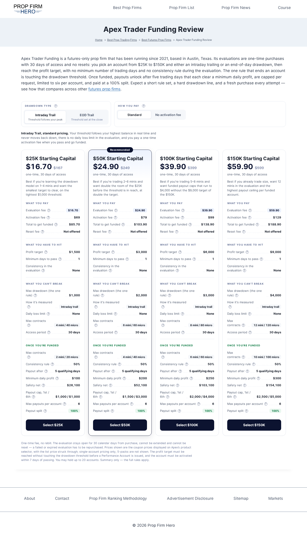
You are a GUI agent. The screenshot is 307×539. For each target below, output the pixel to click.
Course (284, 7)
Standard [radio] (134, 115)
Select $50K (120, 425)
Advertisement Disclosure (190, 498)
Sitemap (241, 498)
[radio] (45, 117)
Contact (62, 498)
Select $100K (187, 425)
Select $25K (53, 425)
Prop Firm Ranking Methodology (118, 498)
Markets (275, 498)
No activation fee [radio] (168, 115)
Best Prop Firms (127, 7)
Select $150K (254, 425)
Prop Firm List (181, 7)
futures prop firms (104, 89)
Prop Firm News (236, 7)
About (29, 498)
